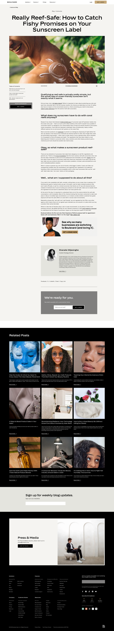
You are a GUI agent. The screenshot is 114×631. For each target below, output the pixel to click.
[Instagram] (96, 86)
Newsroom (11, 609)
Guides (47, 606)
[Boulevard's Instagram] (86, 591)
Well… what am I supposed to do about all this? (16, 98)
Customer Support (38, 591)
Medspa (10, 581)
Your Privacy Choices (47, 627)
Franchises (19, 583)
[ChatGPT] (83, 609)
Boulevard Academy (61, 604)
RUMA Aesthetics (21, 606)
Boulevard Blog (14, 7)
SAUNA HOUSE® (21, 613)
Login (91, 2)
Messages (62, 585)
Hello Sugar (20, 617)
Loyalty (36, 587)
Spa (10, 585)
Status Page (59, 609)
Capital (61, 589)
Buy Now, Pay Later (63, 581)
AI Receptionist (38, 581)
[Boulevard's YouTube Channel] (96, 591)
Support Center (38, 609)
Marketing (62, 583)
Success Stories (38, 604)
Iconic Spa (20, 609)
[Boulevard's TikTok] (89, 591)
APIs (48, 587)
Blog (47, 604)
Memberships (62, 587)
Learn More (62, 271)
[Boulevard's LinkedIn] (92, 591)
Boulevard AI (62, 593)
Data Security (50, 591)
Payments (37, 589)
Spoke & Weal (21, 604)
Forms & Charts (50, 583)
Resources (48, 602)
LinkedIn (52, 281)
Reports (61, 591)
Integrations (49, 589)
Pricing (44, 2)
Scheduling (49, 581)
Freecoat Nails (21, 611)
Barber (10, 587)
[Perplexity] (90, 609)
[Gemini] (93, 609)
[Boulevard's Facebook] (82, 591)
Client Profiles (37, 585)
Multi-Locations (20, 581)
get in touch (24, 545)
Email (57, 281)
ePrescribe (49, 585)
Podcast (47, 613)
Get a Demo (100, 2)
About (10, 602)
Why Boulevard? (38, 602)
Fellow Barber (21, 615)
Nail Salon (11, 591)
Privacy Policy (37, 627)
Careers (10, 604)
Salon (10, 583)
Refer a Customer (38, 617)
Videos (47, 611)
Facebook (43, 281)
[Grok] (96, 609)
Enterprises (19, 585)
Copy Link (62, 281)
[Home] (12, 2)
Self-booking (37, 583)
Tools (47, 609)
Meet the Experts (38, 611)
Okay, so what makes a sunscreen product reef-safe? (16, 94)
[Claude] (86, 609)
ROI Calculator (49, 615)
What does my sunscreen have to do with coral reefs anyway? (17, 89)
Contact (59, 602)
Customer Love (38, 606)
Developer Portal (60, 606)
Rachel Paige (20, 602)
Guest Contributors (39, 613)
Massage (11, 589)
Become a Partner (38, 615)
